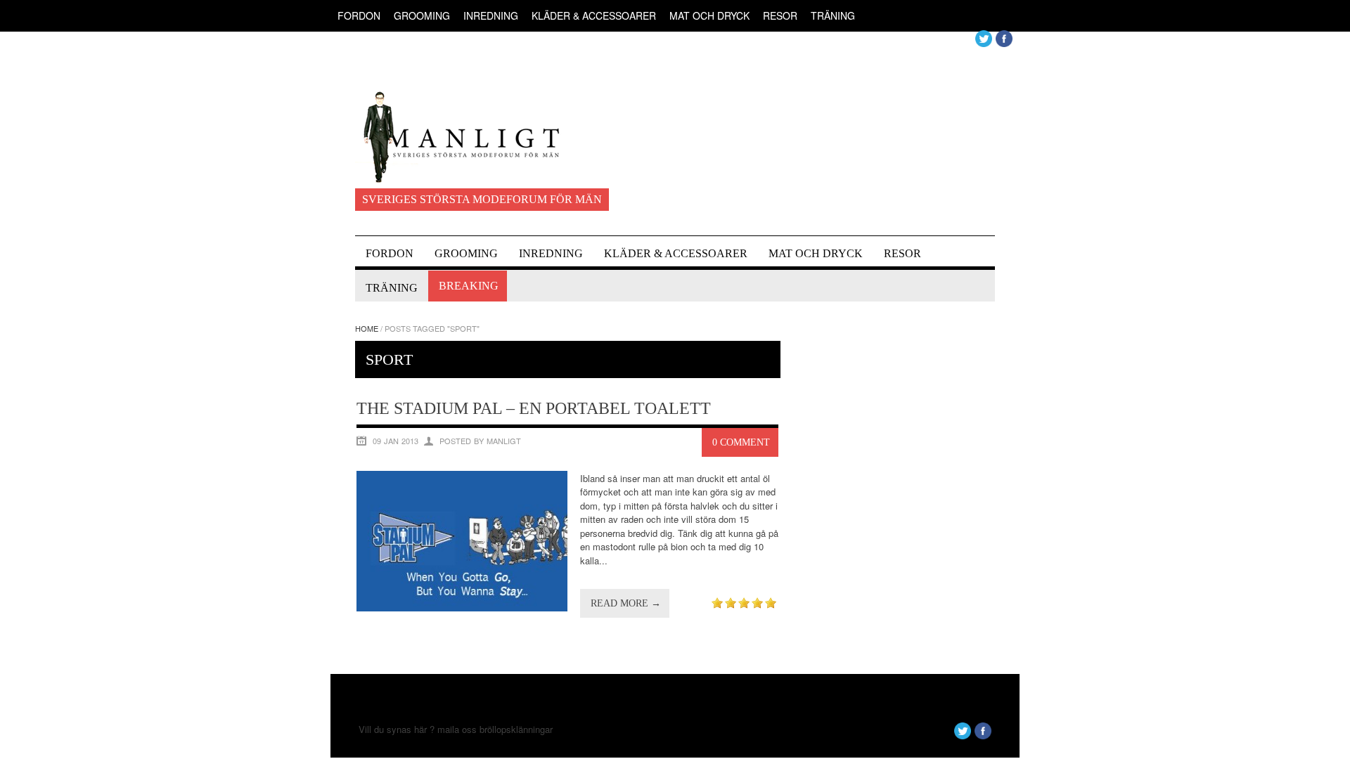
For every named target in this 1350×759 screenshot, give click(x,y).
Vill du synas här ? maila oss (418, 729)
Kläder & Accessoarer (594, 15)
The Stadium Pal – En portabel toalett (533, 408)
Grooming (422, 15)
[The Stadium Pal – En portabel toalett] (461, 607)
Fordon (359, 15)
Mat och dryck (709, 15)
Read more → (626, 603)
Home (366, 328)
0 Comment (741, 442)
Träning (833, 15)
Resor (780, 15)
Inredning (490, 15)
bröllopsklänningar (516, 729)
